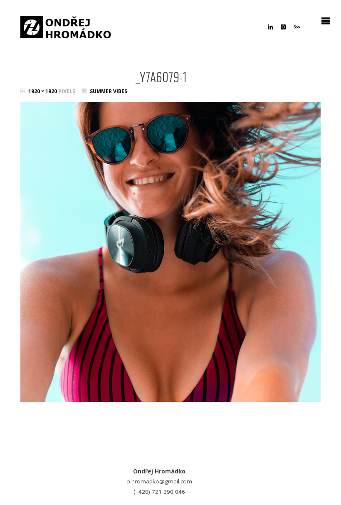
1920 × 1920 (43, 91)
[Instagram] (283, 27)
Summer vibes (108, 91)
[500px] (296, 27)
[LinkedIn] (270, 27)
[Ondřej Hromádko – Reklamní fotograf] (66, 25)
